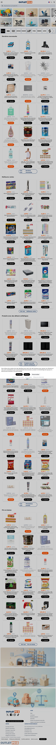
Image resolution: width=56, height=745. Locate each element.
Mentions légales (28, 377)
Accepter (19, 374)
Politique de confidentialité (38, 377)
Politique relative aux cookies (18, 377)
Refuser (27, 374)
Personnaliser (35, 374)
